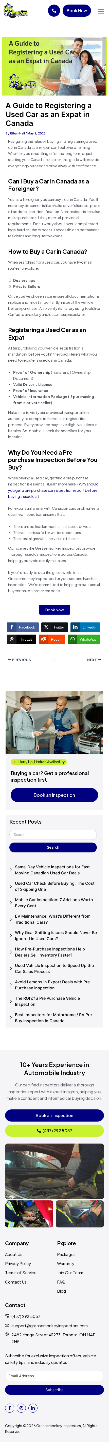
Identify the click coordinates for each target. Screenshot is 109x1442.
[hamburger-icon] (100, 11)
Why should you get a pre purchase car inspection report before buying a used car (53, 490)
